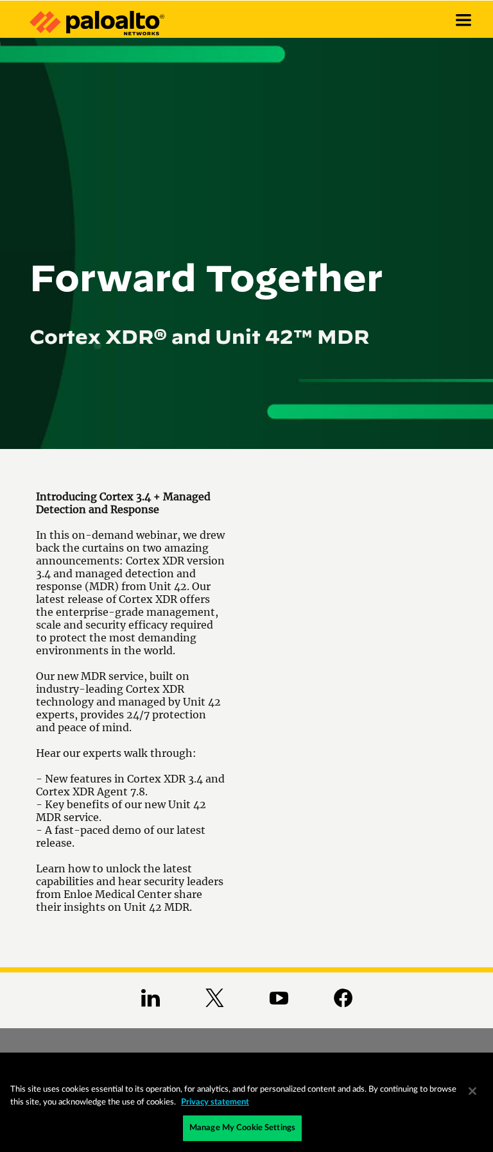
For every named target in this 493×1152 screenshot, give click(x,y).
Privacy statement (215, 1102)
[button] (464, 14)
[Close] (472, 1091)
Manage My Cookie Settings (242, 1128)
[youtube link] (279, 996)
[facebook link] (343, 996)
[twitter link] (214, 996)
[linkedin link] (150, 996)
